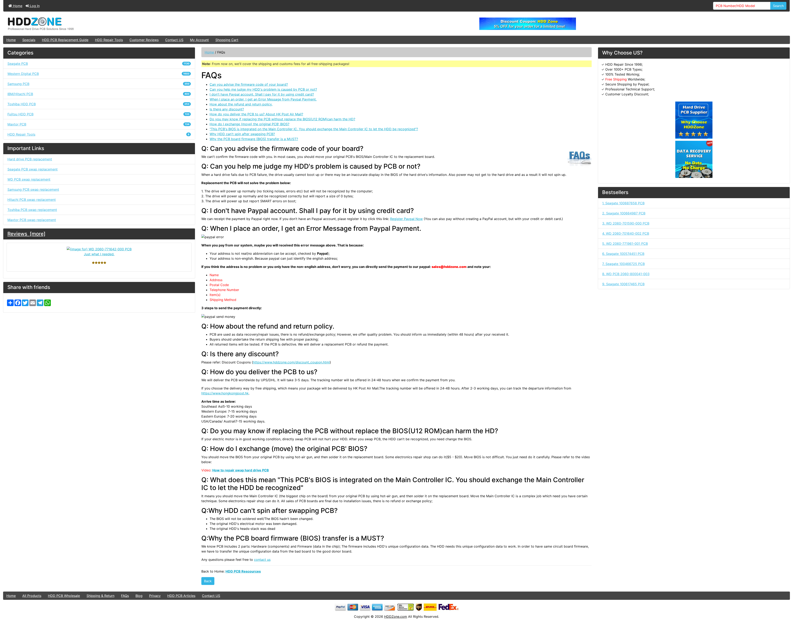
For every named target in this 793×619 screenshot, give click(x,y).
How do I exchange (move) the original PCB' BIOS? (249, 124)
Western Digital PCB (98, 74)
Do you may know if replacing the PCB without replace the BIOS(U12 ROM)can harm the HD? (282, 119)
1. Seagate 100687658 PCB (623, 203)
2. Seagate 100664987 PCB (623, 213)
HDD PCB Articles (181, 596)
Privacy (155, 596)
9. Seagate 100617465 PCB (623, 284)
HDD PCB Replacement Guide (65, 40)
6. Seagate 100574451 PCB (623, 254)
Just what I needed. (99, 254)
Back (208, 581)
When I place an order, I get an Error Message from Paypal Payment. (263, 99)
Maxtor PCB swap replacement (31, 220)
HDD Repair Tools (109, 40)
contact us (262, 559)
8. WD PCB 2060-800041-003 (625, 274)
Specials (28, 40)
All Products (31, 596)
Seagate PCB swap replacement (32, 169)
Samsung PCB (98, 84)
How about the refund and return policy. (241, 104)
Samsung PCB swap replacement (33, 189)
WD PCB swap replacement (28, 179)
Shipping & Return (100, 596)
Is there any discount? (227, 109)
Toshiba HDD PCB (98, 104)
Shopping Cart (226, 40)
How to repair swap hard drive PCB (240, 470)
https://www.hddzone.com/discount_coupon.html (291, 362)
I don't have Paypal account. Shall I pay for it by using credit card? (262, 94)
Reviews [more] (26, 234)
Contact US (174, 40)
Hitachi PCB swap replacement (31, 200)
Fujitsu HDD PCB (98, 114)
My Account (199, 40)
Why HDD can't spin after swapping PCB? (242, 134)
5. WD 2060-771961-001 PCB (625, 243)
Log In (34, 6)
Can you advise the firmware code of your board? (249, 84)
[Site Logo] (134, 23)
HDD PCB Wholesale (64, 596)
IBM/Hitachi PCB (98, 94)
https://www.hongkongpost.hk (225, 393)
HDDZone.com (395, 616)
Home (17, 6)
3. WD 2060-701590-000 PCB (625, 223)
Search (778, 6)
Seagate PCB (98, 64)
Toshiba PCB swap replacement (32, 210)
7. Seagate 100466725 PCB (623, 264)
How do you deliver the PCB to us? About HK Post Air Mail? (256, 114)
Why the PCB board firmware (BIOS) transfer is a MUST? (254, 139)
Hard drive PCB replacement (29, 159)
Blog (138, 596)
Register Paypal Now (406, 219)
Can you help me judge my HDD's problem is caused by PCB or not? (263, 89)
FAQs (125, 596)
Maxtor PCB (98, 124)
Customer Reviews (144, 40)
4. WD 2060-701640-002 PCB (625, 233)
